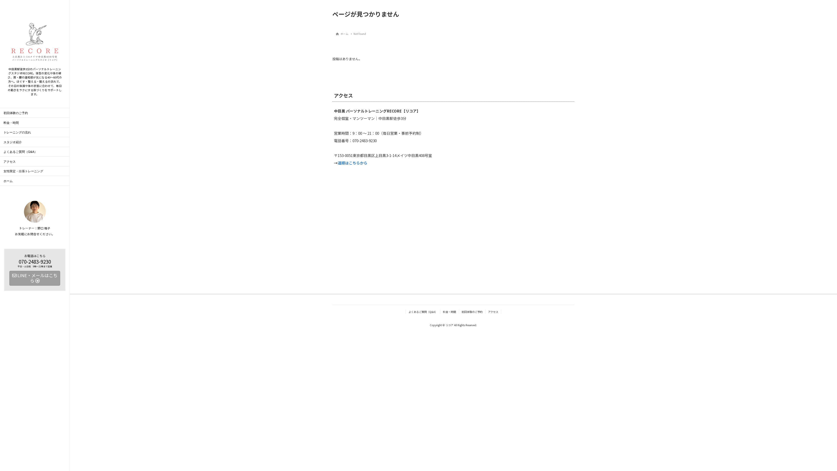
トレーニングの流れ (17, 132)
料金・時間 (11, 122)
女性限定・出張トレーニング (23, 171)
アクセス (9, 161)
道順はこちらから (352, 163)
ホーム (8, 181)
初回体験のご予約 (15, 113)
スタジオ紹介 (12, 142)
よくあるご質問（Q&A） (20, 151)
